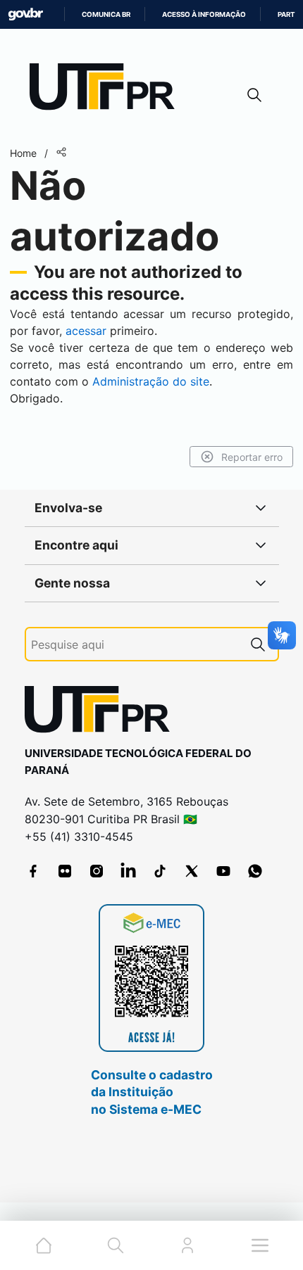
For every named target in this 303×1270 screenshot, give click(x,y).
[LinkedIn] (128, 871)
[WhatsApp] (255, 871)
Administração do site (150, 381)
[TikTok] (160, 871)
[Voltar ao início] (102, 712)
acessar (86, 331)
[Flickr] (64, 871)
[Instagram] (96, 871)
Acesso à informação (204, 14)
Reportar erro (252, 457)
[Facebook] (33, 871)
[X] (191, 871)
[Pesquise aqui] (258, 644)
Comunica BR (106, 14)
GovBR (25, 14)
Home (23, 153)
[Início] (107, 89)
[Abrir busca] (254, 94)
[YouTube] (223, 871)
